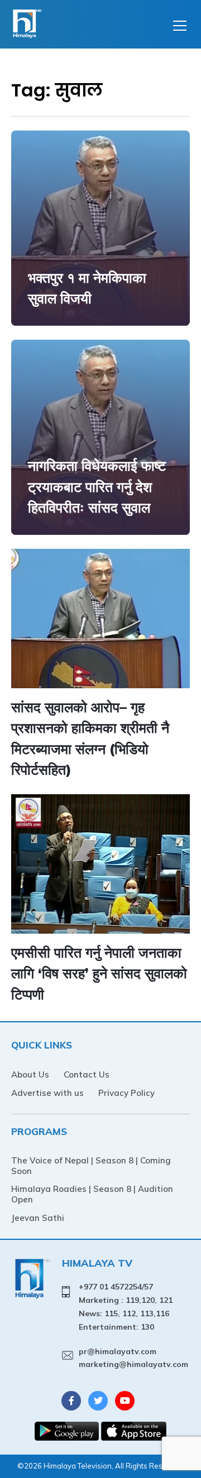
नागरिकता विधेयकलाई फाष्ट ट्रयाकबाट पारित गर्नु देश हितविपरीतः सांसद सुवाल (97, 486)
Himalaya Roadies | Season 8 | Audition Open (92, 1194)
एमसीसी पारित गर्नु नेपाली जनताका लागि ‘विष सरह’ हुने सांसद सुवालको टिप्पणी (99, 973)
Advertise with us (47, 1093)
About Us (30, 1074)
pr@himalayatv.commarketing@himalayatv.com (133, 1358)
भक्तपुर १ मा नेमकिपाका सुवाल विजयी (87, 288)
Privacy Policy (126, 1093)
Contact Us (86, 1074)
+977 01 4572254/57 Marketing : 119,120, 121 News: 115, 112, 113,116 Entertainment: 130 (126, 1306)
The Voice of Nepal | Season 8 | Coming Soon (91, 1165)
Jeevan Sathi (37, 1218)
